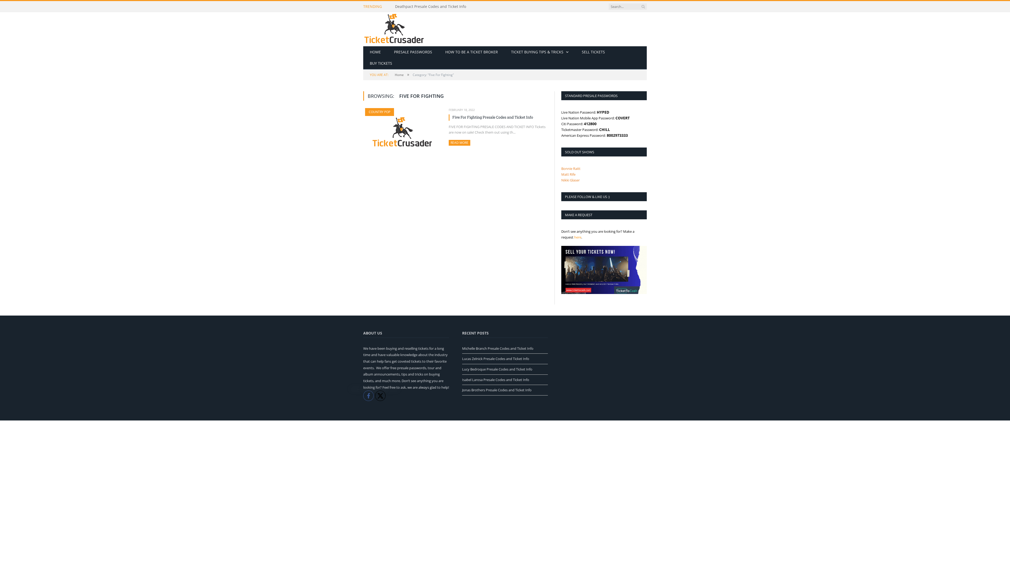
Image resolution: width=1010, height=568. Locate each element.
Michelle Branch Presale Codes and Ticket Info (497, 348)
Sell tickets (593, 51)
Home (375, 51)
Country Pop (379, 112)
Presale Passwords (413, 51)
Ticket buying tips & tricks (537, 51)
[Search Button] (643, 6)
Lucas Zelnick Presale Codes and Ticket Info (495, 358)
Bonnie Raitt (570, 168)
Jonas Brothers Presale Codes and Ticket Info (497, 390)
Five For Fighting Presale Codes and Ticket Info (492, 117)
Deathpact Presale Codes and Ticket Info (430, 6)
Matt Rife (568, 174)
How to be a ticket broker (471, 51)
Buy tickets (381, 63)
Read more (460, 142)
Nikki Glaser (570, 180)
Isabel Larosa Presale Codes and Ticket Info (495, 379)
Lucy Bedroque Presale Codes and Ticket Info (497, 369)
